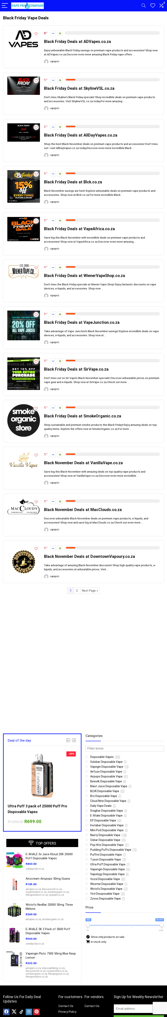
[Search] (143, 5)
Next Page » (90, 590)
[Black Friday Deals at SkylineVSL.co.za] (23, 78)
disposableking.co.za (53, 968)
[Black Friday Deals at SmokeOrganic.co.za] (23, 406)
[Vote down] (53, 33)
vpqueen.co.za (56, 894)
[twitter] (14, 1012)
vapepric (54, 61)
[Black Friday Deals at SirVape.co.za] (23, 359)
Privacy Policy (67, 1011)
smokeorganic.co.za (58, 892)
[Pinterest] (36, 1012)
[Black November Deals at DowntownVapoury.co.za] (23, 546)
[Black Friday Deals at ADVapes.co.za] (23, 31)
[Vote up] (60, 33)
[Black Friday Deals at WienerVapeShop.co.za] (23, 265)
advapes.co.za (33, 889)
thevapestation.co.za (37, 894)
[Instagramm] (29, 1012)
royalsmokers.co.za (36, 892)
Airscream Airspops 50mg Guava (48, 878)
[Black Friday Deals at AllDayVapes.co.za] (23, 125)
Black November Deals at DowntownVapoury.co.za (89, 556)
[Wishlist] (152, 5)
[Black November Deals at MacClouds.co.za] (23, 499)
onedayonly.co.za (35, 868)
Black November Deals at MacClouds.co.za (83, 509)
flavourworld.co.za (52, 889)
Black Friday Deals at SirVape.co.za (76, 369)
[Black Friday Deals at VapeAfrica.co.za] (23, 219)
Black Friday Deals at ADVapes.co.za (77, 41)
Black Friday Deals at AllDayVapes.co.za (80, 135)
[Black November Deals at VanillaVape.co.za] (23, 453)
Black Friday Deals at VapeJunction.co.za (82, 322)
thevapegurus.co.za (58, 973)
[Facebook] (6, 1012)
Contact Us (65, 1006)
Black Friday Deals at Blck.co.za (73, 182)
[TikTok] (21, 1012)
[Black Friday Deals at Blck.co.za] (23, 172)
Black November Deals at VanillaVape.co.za (83, 463)
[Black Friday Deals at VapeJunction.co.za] (23, 312)
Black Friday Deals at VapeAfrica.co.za (79, 229)
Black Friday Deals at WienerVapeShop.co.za (84, 275)
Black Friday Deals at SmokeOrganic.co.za (82, 416)
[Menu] (5, 5)
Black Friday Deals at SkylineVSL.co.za (79, 88)
